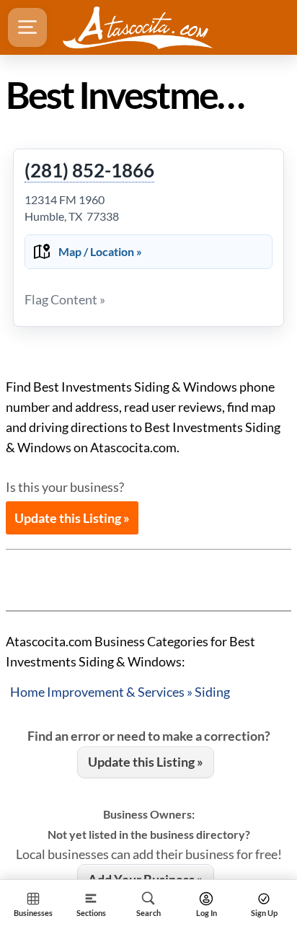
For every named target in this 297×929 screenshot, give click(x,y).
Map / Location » (100, 251)
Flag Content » (65, 299)
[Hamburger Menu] (27, 27)
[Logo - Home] (137, 27)
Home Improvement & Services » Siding (120, 692)
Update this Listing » (72, 518)
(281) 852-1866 (89, 171)
